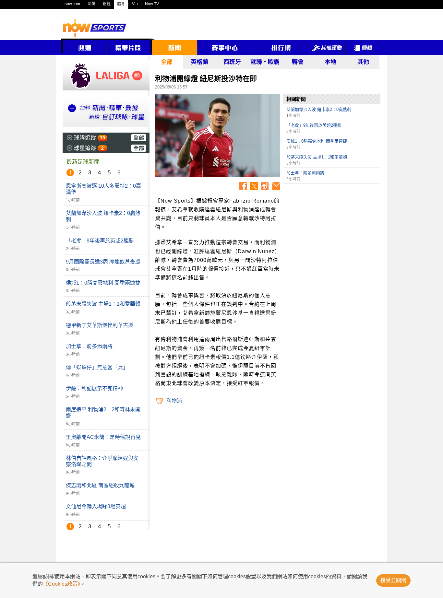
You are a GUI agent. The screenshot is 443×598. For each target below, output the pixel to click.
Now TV (152, 4)
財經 (107, 4)
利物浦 (174, 401)
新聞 (92, 4)
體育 (121, 4)
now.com (72, 4)
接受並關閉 (393, 580)
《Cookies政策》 (61, 584)
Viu (135, 4)
